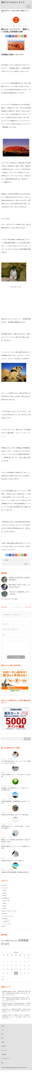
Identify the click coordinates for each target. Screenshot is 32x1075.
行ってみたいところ (7, 25)
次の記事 (26, 563)
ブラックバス (6, 923)
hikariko (26, 25)
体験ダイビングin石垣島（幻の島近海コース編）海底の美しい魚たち (15, 840)
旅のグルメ (5, 900)
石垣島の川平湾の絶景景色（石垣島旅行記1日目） (15, 872)
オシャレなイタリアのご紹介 (9, 599)
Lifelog (3, 885)
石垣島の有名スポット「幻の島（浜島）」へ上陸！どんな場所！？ (15, 827)
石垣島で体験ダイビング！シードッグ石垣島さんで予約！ (15, 847)
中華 (4, 890)
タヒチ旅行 (6, 941)
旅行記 (4, 758)
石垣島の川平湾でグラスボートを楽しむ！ (13, 860)
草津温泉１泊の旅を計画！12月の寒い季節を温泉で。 (19, 579)
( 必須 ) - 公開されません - (10, 629)
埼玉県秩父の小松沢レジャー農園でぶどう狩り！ (13, 1015)
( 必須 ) (6, 623)
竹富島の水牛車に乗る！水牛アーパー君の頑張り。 (15, 814)
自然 (4, 905)
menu (28, 6)
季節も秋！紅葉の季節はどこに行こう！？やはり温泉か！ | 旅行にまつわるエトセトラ (16, 1011)
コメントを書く (18, 25)
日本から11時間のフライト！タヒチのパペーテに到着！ (15, 775)
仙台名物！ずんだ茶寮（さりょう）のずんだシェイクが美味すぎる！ (15, 789)
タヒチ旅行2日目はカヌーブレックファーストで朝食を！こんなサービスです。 (16, 762)
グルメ (4, 785)
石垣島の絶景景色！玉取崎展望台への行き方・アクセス (15, 802)
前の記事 (6, 560)
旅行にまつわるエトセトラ (13, 2)
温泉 (4, 903)
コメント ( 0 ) (28, 607)
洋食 (4, 895)
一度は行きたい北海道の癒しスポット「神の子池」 (19, 593)
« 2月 (2, 979)
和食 (4, 893)
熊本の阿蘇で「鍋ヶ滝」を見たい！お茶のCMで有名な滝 (19, 586)
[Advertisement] (16, 300)
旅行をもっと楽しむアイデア (8, 911)
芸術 (4, 908)
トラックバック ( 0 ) (17, 607)
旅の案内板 (4, 898)
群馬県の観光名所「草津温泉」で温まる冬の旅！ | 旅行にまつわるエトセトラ (16, 1005)
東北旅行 (15, 940)
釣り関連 (4, 918)
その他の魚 (5, 921)
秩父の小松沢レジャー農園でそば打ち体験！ (12, 1009)
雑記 (3, 926)
